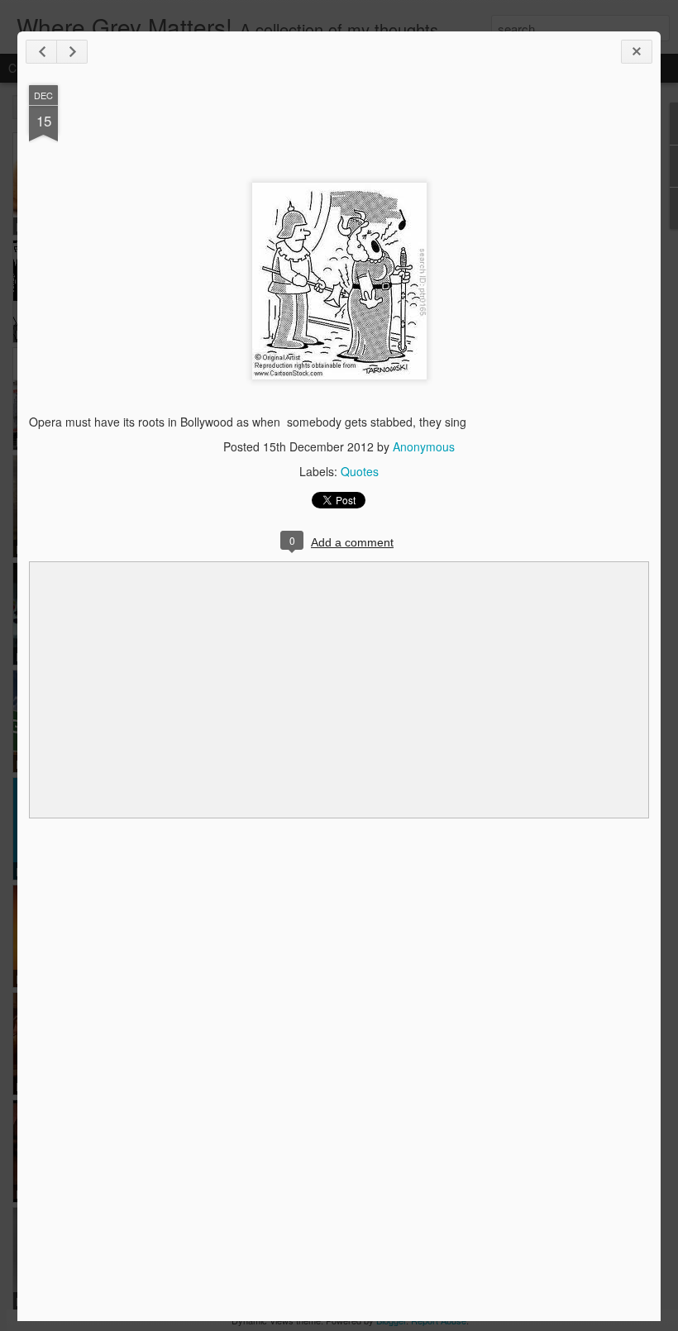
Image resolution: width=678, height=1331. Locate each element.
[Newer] (41, 52)
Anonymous (424, 446)
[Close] (636, 52)
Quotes (360, 471)
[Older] (72, 52)
